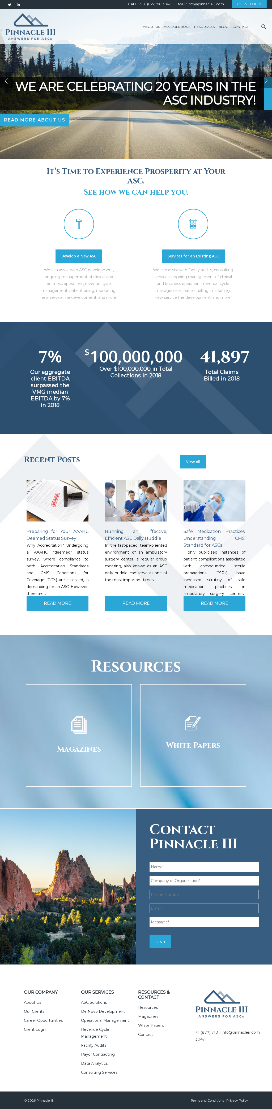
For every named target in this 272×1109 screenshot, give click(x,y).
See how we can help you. (136, 192)
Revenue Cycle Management (95, 1033)
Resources (148, 1007)
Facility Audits (93, 1045)
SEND (160, 941)
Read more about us (34, 119)
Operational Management (105, 1020)
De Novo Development (103, 1011)
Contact (145, 1034)
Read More (57, 603)
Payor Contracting (98, 1054)
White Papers (151, 1025)
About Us (32, 1002)
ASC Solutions (94, 1002)
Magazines (148, 1016)
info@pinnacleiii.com (241, 1032)
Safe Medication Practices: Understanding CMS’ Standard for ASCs (214, 538)
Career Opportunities (43, 1020)
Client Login (35, 1029)
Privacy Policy (237, 1100)
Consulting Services (99, 1072)
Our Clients (34, 1011)
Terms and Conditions (207, 1100)
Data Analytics (94, 1063)
